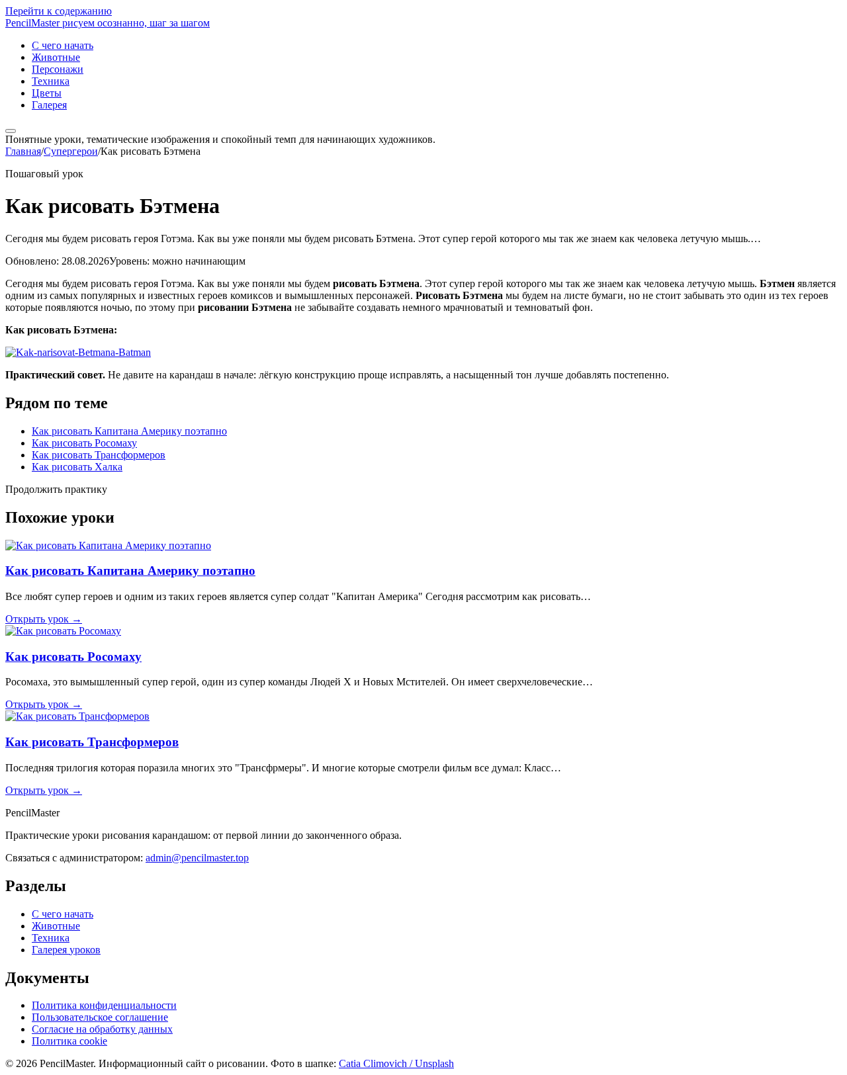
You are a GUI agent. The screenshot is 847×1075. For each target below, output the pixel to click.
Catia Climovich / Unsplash (396, 1063)
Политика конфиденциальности (104, 1005)
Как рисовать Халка (77, 466)
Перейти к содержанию (58, 11)
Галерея (49, 104)
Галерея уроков (66, 949)
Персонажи (57, 69)
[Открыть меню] (10, 131)
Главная (23, 151)
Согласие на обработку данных (102, 1029)
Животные (56, 57)
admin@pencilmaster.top (197, 857)
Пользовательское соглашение (100, 1017)
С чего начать (62, 45)
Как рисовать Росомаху (84, 443)
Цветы (47, 93)
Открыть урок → (43, 618)
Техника (50, 81)
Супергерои (71, 151)
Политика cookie (69, 1041)
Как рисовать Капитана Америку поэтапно (129, 431)
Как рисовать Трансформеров (98, 454)
